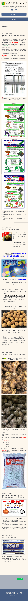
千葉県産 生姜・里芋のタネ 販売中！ (13, 355)
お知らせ (4, 27)
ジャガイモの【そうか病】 (10, 229)
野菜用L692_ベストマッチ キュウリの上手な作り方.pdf (14, 214)
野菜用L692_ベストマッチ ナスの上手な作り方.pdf (13, 211)
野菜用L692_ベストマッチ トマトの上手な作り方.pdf (14, 218)
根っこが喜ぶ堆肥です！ (9, 537)
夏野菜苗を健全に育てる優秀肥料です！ (13, 36)
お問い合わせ (14, 14)
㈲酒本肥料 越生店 (14, 593)
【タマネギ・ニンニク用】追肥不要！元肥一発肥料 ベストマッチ (12, 496)
